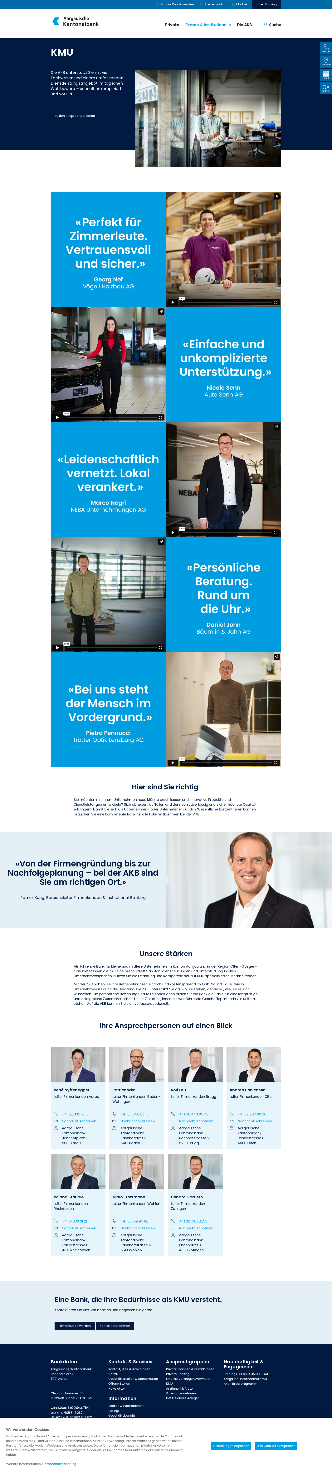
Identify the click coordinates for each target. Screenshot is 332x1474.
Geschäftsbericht (121, 1415)
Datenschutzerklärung (59, 1464)
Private (172, 24)
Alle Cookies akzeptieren (276, 1446)
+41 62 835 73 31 (76, 1114)
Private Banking (177, 1374)
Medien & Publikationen (126, 1406)
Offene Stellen (119, 1383)
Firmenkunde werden (75, 1326)
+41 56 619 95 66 (134, 1221)
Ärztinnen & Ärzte (179, 1388)
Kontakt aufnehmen (115, 1326)
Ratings (114, 1411)
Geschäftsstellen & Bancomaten (133, 1379)
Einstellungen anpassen (231, 1446)
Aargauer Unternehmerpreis (245, 1379)
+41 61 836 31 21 (74, 1221)
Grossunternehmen (181, 1393)
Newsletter (116, 1388)
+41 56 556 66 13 (134, 1114)
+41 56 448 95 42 (194, 1114)
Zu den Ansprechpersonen (75, 116)
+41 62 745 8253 (193, 1221)
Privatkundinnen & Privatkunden (190, 1369)
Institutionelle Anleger (182, 1398)
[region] (166, 1446)
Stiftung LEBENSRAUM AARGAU (246, 1374)
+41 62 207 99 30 (252, 1114)
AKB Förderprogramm (240, 1384)
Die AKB (244, 24)
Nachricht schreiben (79, 1121)
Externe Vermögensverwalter (188, 1379)
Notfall (113, 1374)
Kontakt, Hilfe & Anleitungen (129, 1369)
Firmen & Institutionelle (208, 24)
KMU (169, 1383)
